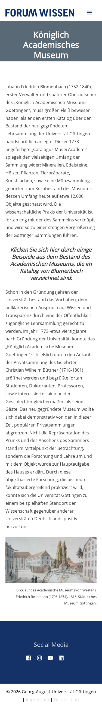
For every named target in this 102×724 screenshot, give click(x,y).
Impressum (37, 700)
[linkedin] (63, 658)
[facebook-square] (31, 658)
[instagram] (42, 658)
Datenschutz (67, 700)
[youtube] (52, 658)
